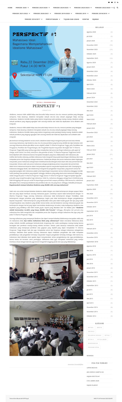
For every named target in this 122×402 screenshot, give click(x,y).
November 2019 (92, 202)
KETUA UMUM (101, 339)
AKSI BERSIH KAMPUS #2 (95, 372)
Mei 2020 (90, 194)
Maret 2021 (91, 172)
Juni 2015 (90, 294)
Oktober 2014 (91, 316)
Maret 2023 (91, 119)
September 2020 (92, 185)
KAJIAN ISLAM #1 (92, 385)
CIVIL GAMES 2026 (93, 381)
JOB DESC (91, 331)
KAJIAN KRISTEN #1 (93, 376)
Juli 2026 (89, 36)
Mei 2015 (90, 298)
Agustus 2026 (91, 32)
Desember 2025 (92, 45)
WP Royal (26, 398)
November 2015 (92, 277)
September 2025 (92, 58)
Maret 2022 (91, 145)
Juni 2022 (90, 137)
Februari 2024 (91, 93)
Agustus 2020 (91, 189)
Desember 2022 (92, 132)
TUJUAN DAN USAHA (71, 19)
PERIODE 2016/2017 (32, 19)
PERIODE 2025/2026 (40, 8)
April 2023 (90, 115)
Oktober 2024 (91, 80)
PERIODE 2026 (21, 8)
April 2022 (90, 141)
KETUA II (91, 339)
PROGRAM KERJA (50, 102)
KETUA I (40, 102)
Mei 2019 (90, 220)
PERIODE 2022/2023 (102, 8)
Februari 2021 (91, 176)
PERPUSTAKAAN (52, 19)
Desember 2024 (92, 71)
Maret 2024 (91, 89)
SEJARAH (95, 19)
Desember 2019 (92, 198)
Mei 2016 (90, 263)
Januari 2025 (91, 67)
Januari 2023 (91, 128)
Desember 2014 (92, 307)
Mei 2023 (90, 111)
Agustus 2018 (91, 246)
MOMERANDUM (93, 343)
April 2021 (90, 167)
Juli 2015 (89, 290)
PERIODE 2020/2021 (41, 13)
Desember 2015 (92, 272)
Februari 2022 (91, 150)
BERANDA (90, 355)
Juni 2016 (90, 259)
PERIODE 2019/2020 (62, 13)
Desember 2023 (92, 102)
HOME (10, 8)
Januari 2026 (91, 41)
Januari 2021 (91, 180)
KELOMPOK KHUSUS (94, 335)
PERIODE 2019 (80, 13)
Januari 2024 (91, 97)
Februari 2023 (91, 124)
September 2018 (92, 242)
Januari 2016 (91, 268)
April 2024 (90, 84)
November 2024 (92, 76)
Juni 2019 (90, 215)
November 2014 (92, 312)
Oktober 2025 (91, 54)
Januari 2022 (91, 154)
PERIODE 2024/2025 (61, 8)
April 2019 (90, 224)
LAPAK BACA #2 (92, 368)
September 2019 (92, 211)
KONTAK (86, 19)
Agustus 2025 (91, 62)
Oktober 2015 (91, 281)
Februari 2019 (91, 228)
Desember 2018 (92, 233)
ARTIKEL (91, 327)
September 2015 (92, 285)
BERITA (99, 327)
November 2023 (92, 106)
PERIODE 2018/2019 (99, 13)
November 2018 (92, 237)
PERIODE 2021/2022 (20, 13)
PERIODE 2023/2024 (81, 8)
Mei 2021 (90, 163)
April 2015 (90, 303)
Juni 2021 (90, 159)
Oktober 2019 (91, 207)
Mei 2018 (90, 250)
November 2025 (92, 49)
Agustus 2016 (91, 255)
